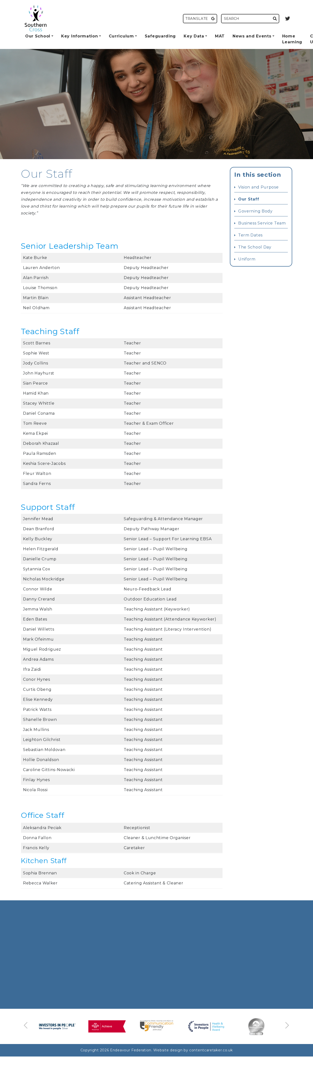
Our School (37, 36)
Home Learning (292, 39)
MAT (220, 36)
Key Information (79, 36)
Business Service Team (262, 223)
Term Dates (250, 235)
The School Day (254, 247)
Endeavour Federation (130, 1050)
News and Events (252, 36)
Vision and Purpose (258, 187)
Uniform (247, 259)
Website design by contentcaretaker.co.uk (193, 1050)
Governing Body (255, 211)
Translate (197, 18)
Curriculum (121, 36)
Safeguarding (160, 36)
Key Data (194, 36)
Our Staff (248, 199)
